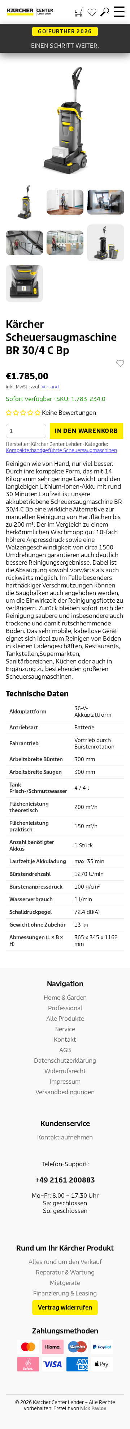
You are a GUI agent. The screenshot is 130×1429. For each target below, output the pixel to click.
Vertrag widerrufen (65, 1307)
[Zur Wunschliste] (120, 363)
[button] (23, 413)
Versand (50, 386)
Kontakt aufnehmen (65, 1137)
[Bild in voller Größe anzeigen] (65, 120)
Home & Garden (65, 998)
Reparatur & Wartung (65, 1272)
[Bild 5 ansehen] (65, 243)
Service (65, 1029)
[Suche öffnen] (104, 12)
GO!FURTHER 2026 (65, 31)
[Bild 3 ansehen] (105, 202)
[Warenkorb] (79, 12)
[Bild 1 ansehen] (24, 202)
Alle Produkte (65, 1019)
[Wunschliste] (91, 12)
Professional (65, 1008)
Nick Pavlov (93, 1408)
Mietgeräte (65, 1283)
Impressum (65, 1082)
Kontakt (65, 1040)
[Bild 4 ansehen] (24, 243)
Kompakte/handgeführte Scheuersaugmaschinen (61, 450)
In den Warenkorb (86, 431)
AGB (65, 1050)
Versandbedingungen (65, 1092)
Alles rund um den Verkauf (65, 1262)
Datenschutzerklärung (65, 1061)
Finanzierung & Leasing (65, 1293)
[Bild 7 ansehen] (24, 283)
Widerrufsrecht (65, 1071)
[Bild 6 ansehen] (105, 243)
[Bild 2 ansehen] (65, 202)
